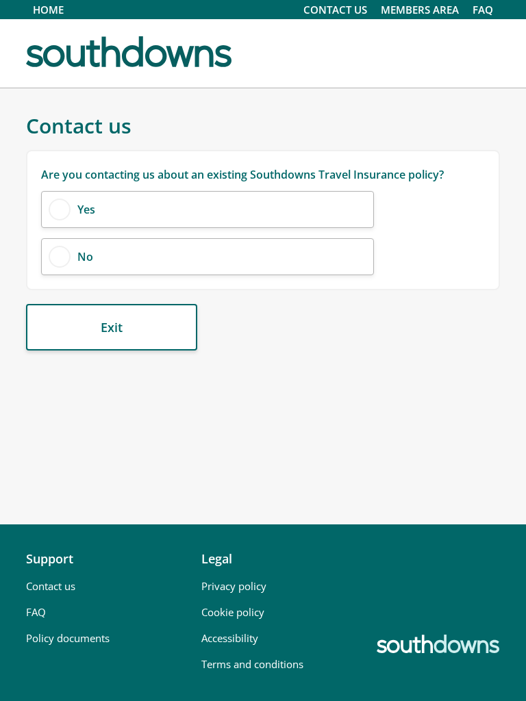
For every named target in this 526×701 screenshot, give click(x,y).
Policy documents (68, 638)
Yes (86, 209)
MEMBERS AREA (420, 9)
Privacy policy (233, 586)
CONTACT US (335, 9)
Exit (112, 327)
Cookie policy (232, 612)
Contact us (50, 586)
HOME (48, 9)
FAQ (483, 9)
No (85, 256)
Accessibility (229, 638)
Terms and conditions (252, 664)
